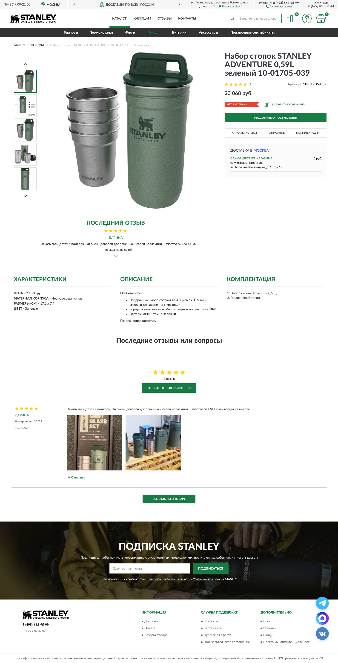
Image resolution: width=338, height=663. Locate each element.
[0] (321, 18)
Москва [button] (261, 150)
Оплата (149, 628)
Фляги (130, 32)
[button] (279, 6)
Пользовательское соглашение (227, 642)
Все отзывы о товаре (169, 499)
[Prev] (25, 64)
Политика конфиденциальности (287, 642)
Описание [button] (277, 132)
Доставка (151, 621)
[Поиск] (232, 18)
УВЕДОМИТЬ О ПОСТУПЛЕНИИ (275, 117)
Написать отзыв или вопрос (169, 388)
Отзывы (165, 18)
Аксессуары (208, 32)
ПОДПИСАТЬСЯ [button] (210, 568)
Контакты (187, 18)
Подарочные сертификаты (252, 32)
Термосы (71, 32)
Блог (266, 621)
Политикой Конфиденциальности (168, 579)
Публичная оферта (218, 635)
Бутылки (179, 32)
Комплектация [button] (308, 132)
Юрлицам (142, 18)
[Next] (25, 196)
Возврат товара (155, 635)
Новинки (269, 628)
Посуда (154, 32)
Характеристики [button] (244, 132)
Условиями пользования (208, 579)
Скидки (268, 635)
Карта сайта (213, 628)
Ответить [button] (78, 477)
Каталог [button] (119, 18)
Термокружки (101, 32)
